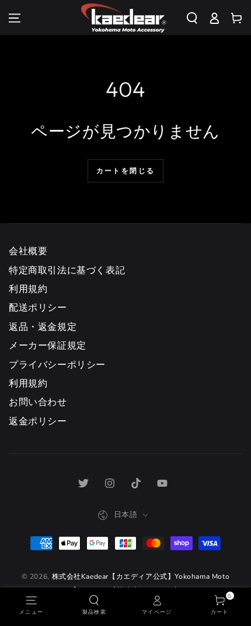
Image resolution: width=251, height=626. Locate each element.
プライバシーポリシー (57, 364)
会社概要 (28, 251)
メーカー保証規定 (47, 345)
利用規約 (28, 289)
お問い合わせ (38, 402)
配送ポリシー (38, 307)
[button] (196, 18)
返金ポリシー (38, 421)
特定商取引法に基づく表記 (67, 270)
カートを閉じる (125, 170)
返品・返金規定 (42, 327)
